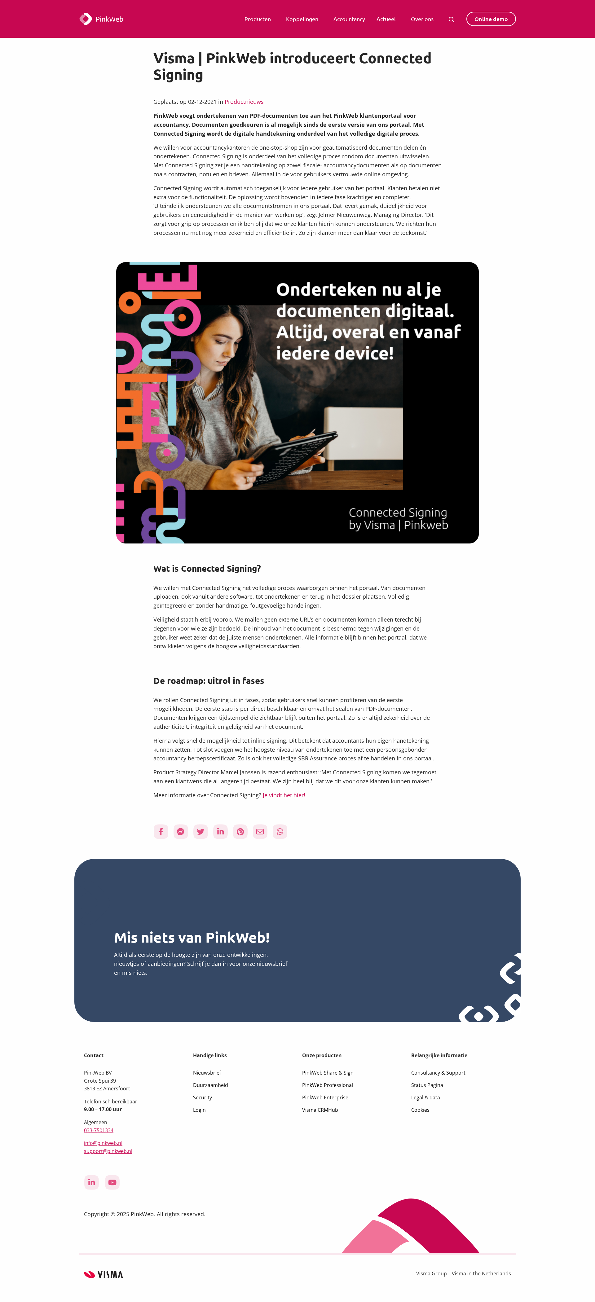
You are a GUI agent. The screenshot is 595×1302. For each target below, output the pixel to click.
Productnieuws (244, 101)
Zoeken (453, 19)
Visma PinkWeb (119, 18)
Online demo (491, 18)
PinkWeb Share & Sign (328, 1072)
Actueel (386, 18)
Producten (258, 18)
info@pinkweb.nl (103, 1143)
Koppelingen (302, 18)
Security (202, 1097)
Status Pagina (427, 1085)
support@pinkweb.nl (108, 1151)
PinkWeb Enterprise (325, 1097)
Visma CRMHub (320, 1109)
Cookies (420, 1109)
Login (199, 1109)
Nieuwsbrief (207, 1072)
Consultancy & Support (438, 1072)
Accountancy (349, 18)
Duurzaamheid (210, 1085)
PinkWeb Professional (327, 1085)
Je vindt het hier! (284, 795)
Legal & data (425, 1097)
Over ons (422, 18)
